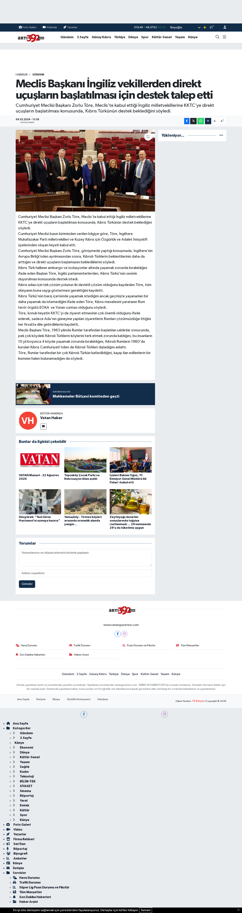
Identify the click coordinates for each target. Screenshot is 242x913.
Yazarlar (72, 27)
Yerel (23, 800)
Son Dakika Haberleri (32, 654)
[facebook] (84, 714)
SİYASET (26, 786)
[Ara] (217, 37)
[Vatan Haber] (28, 420)
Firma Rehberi (23, 839)
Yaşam (180, 37)
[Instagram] (124, 634)
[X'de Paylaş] (193, 121)
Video (17, 829)
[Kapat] (239, 910)
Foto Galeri (29, 27)
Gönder (27, 584)
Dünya (133, 37)
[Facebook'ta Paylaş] (186, 121)
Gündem (67, 37)
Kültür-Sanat (162, 37)
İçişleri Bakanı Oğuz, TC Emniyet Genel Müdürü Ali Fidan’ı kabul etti (128, 479)
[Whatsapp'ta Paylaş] (200, 121)
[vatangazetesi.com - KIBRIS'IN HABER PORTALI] (30, 37)
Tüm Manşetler (190, 645)
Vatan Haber (51, 418)
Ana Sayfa (23, 699)
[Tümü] (221, 135)
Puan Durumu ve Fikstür (141, 645)
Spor (145, 37)
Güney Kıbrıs (101, 37)
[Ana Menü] (224, 37)
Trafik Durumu (82, 645)
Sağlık (24, 766)
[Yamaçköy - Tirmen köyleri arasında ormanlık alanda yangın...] (85, 501)
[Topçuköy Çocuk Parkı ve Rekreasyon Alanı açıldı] (85, 459)
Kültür (24, 810)
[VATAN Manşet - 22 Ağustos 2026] (40, 459)
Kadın (24, 771)
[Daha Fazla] (208, 121)
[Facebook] (118, 634)
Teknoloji (26, 776)
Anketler (20, 858)
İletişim (41, 699)
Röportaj (26, 795)
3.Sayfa (82, 37)
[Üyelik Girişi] (223, 27)
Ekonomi (26, 747)
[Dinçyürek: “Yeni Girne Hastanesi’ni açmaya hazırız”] (40, 501)
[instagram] (164, 714)
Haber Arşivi (81, 654)
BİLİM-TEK (27, 781)
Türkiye (119, 37)
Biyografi (20, 853)
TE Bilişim (198, 701)
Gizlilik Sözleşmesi (78, 699)
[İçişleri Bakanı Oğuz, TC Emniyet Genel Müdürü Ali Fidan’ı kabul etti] (131, 459)
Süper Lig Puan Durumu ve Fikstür (44, 887)
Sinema (25, 791)
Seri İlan (19, 844)
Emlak (24, 805)
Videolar (52, 27)
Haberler (22, 74)
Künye (193, 37)
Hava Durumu (29, 645)
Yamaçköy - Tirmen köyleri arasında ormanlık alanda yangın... (83, 520)
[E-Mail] (43, 426)
